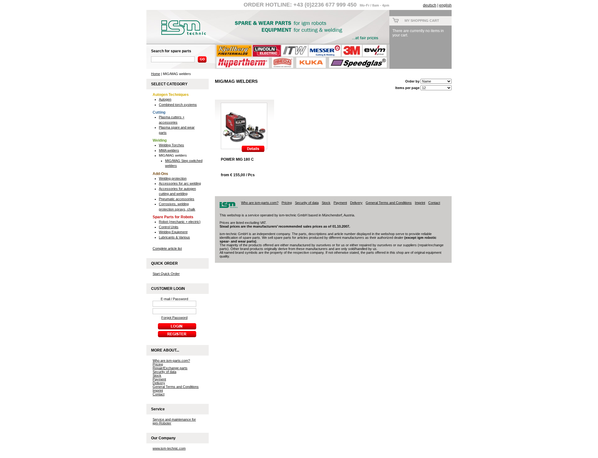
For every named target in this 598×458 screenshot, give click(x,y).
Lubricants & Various (174, 237)
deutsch (429, 5)
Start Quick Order (166, 274)
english (445, 5)
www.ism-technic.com (169, 448)
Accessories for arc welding (180, 183)
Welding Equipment (173, 232)
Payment (159, 379)
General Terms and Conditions (176, 387)
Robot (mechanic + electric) (180, 222)
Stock (157, 375)
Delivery (159, 383)
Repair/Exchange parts (170, 368)
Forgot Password (174, 317)
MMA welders (169, 150)
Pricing (158, 364)
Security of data (164, 372)
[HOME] (181, 36)
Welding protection (173, 178)
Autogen (165, 99)
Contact (158, 394)
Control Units (168, 227)
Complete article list (167, 248)
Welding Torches (171, 145)
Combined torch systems (178, 104)
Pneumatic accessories (176, 199)
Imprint (158, 390)
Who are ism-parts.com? (171, 360)
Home (155, 74)
